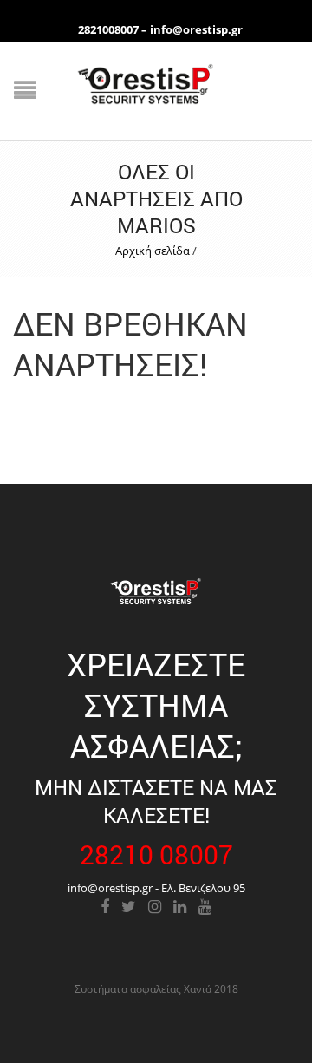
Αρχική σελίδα (152, 250)
